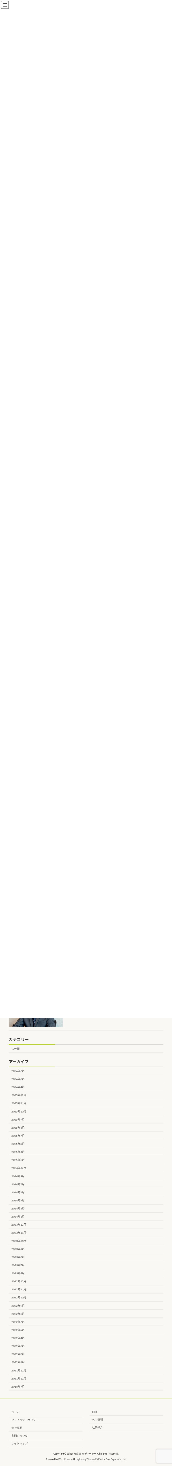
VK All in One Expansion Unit (112, 1459)
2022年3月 (18, 1346)
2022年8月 (18, 1313)
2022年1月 (18, 1362)
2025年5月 (18, 1143)
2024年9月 (18, 1176)
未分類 (15, 1048)
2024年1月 (18, 1216)
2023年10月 (18, 1241)
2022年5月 (18, 1330)
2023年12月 (18, 1225)
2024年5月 (18, 1200)
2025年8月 (18, 1127)
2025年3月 (18, 1160)
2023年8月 (18, 1257)
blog (94, 1411)
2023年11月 (18, 1233)
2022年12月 (18, 1281)
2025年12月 (18, 1095)
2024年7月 (18, 1184)
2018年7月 (18, 1386)
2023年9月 (18, 1249)
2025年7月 (18, 1135)
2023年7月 (18, 1265)
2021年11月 (18, 1378)
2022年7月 (18, 1322)
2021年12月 (18, 1370)
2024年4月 (18, 1208)
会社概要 (16, 1427)
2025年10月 (18, 1111)
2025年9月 (18, 1119)
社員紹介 (97, 1427)
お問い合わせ (19, 1435)
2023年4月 (18, 1273)
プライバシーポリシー (24, 1420)
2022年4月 (18, 1338)
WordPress (64, 1459)
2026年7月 (18, 1071)
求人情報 (97, 1419)
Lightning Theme (85, 1459)
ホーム (15, 1412)
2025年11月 (18, 1103)
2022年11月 (18, 1289)
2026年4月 (18, 1087)
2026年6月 (18, 1079)
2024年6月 (18, 1192)
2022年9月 (18, 1305)
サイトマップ (19, 1443)
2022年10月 (18, 1297)
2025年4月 (18, 1152)
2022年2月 (18, 1354)
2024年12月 (18, 1168)
